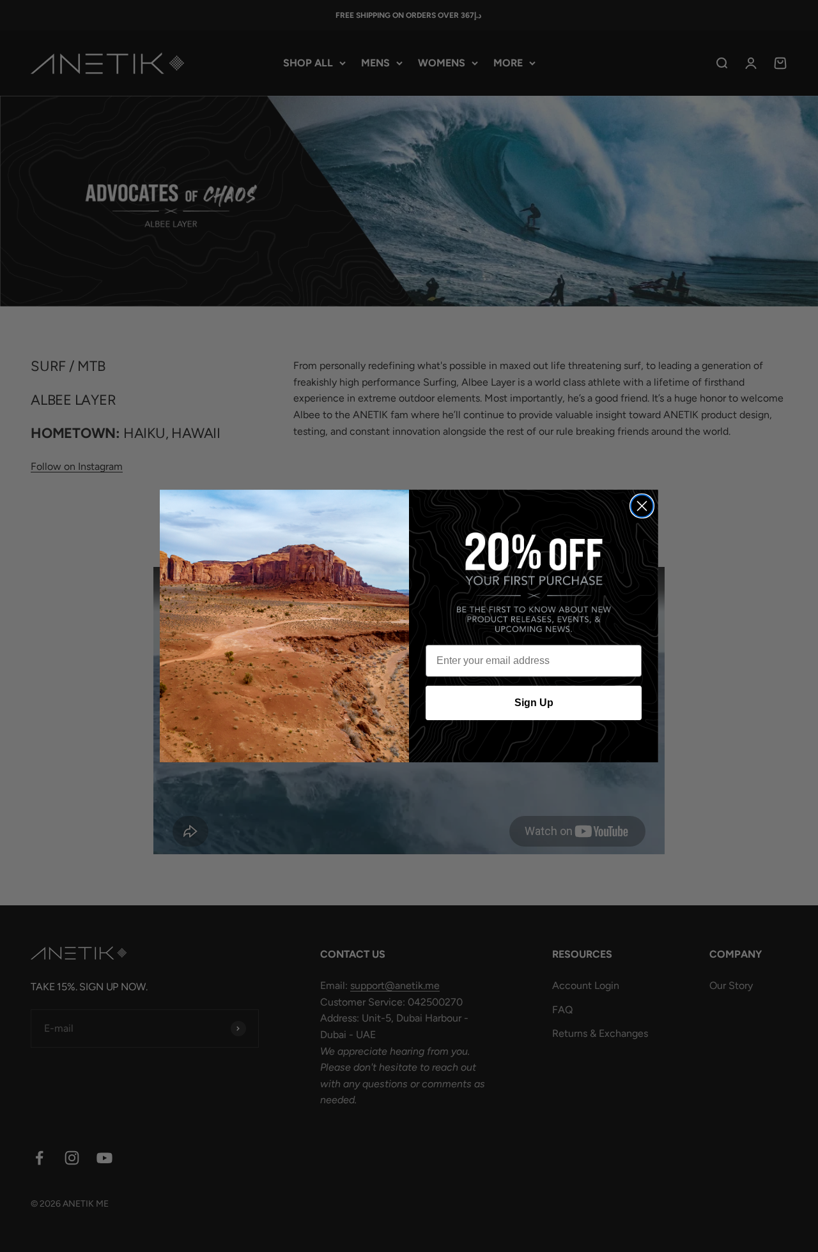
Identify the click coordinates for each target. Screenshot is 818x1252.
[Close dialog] (642, 506)
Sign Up (533, 702)
